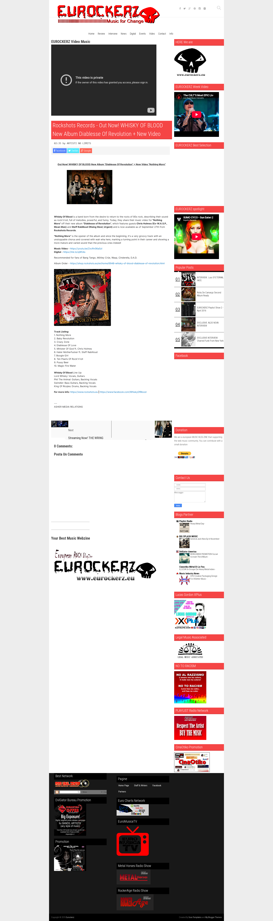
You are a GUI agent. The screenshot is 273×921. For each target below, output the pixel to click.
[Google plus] (189, 9)
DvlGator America (187, 551)
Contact (162, 33)
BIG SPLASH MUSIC (188, 536)
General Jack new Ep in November (205, 539)
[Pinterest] (195, 9)
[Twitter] (184, 9)
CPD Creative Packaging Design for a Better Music (203, 577)
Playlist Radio (185, 521)
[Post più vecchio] (141, 429)
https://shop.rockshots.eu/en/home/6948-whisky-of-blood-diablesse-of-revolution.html (117, 263)
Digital (133, 33)
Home (91, 33)
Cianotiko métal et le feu (191, 566)
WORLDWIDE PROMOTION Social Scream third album (204, 555)
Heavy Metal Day (197, 523)
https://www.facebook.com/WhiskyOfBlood (123, 392)
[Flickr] (204, 9)
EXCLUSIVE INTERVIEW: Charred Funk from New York (210, 339)
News (124, 33)
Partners (122, 791)
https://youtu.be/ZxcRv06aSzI (86, 248)
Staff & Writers (140, 785)
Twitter (74, 150)
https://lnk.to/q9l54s (74, 252)
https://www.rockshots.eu (84, 392)
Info (171, 33)
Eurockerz (70, 917)
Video (152, 33)
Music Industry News (189, 573)
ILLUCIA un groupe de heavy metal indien (197, 569)
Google (87, 150)
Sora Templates (195, 917)
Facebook (60, 150)
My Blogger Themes (213, 917)
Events (142, 33)
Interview (112, 33)
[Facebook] (180, 9)
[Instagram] (199, 9)
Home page (123, 785)
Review (101, 33)
